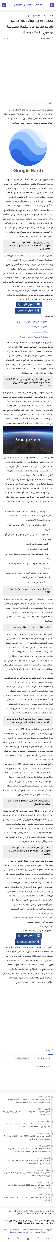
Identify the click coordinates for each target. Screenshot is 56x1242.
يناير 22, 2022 (43, 1182)
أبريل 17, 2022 (42, 1121)
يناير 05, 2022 (43, 1133)
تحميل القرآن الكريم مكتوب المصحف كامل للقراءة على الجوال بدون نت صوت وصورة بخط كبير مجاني (28, 1101)
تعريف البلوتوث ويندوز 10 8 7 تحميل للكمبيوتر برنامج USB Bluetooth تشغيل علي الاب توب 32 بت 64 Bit (28, 1150)
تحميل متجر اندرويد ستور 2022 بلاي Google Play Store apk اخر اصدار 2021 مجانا (27, 1186)
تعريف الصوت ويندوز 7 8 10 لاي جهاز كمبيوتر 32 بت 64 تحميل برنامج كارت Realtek (29, 1162)
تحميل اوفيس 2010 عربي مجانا (34, 337)
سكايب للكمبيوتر (40, 332)
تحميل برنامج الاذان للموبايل (35, 327)
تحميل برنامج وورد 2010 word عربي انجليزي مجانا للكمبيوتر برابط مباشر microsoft (27, 1174)
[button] (47, 1239)
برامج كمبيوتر (32, 16)
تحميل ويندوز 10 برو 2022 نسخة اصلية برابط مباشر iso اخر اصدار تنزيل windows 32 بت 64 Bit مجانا (27, 1125)
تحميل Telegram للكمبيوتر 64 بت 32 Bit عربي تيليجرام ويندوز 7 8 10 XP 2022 (26, 1113)
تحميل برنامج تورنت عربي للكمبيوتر (32, 322)
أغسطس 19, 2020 (41, 1146)
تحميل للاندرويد (26, 310)
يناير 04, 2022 (43, 1195)
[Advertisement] (28, 70)
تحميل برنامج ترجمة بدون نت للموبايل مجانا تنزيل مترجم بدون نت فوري (26, 1199)
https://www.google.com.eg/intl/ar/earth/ (33, 918)
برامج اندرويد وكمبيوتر (28, 4)
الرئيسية (47, 16)
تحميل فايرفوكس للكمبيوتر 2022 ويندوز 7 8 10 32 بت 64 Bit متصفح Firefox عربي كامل (27, 1137)
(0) (4, 39)
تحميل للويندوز (27, 304)
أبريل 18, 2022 (42, 1170)
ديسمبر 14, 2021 (42, 1158)
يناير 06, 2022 (43, 1097)
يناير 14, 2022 (43, 1109)
